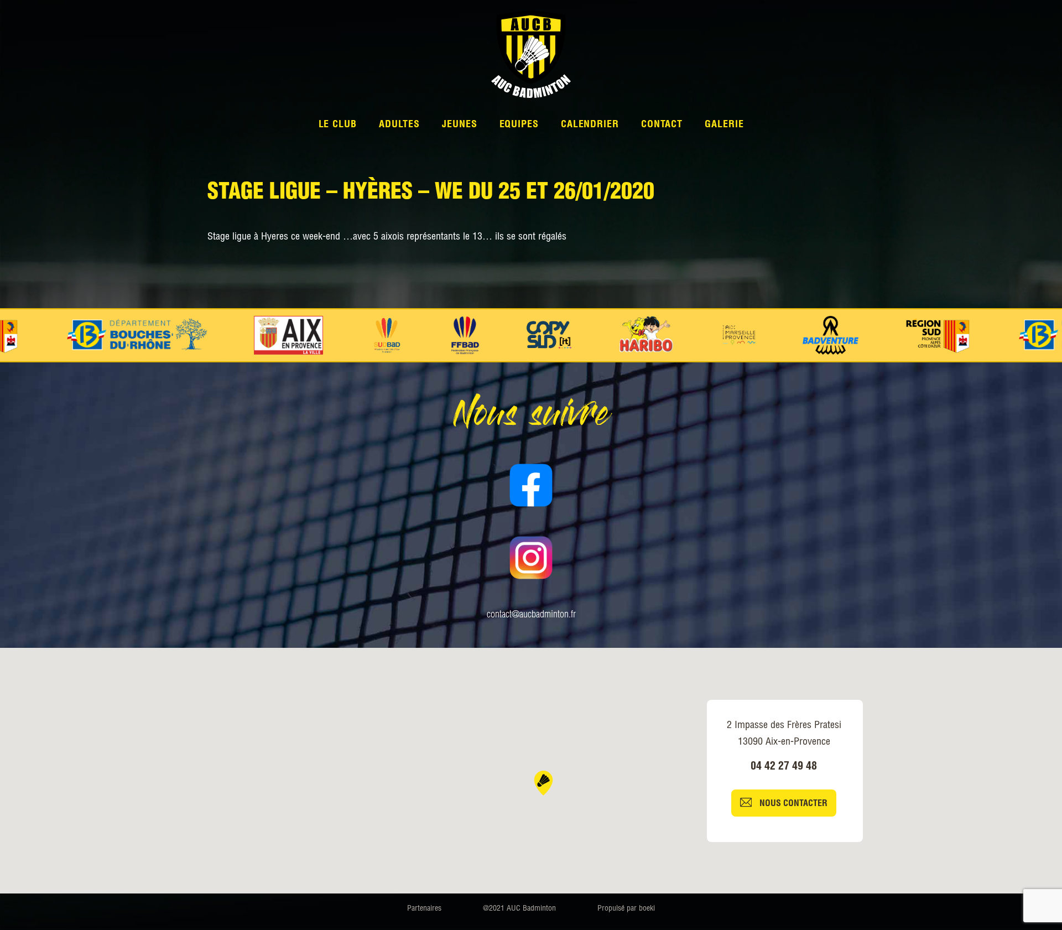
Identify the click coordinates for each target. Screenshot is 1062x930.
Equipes (519, 125)
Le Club (338, 125)
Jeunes (459, 125)
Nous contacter (792, 804)
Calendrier (590, 125)
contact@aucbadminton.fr (531, 615)
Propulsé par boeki (626, 909)
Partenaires (424, 909)
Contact (662, 125)
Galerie (724, 125)
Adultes (399, 125)
